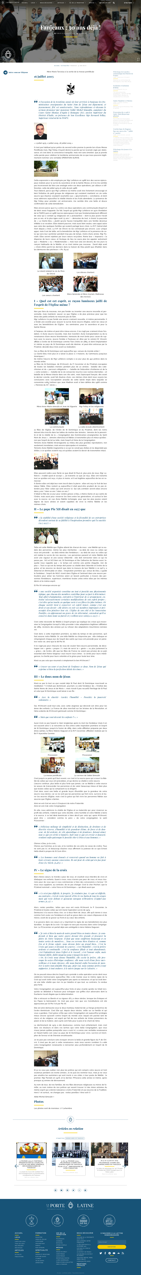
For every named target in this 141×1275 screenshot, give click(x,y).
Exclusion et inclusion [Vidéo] (121, 86)
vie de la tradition (61, 1234)
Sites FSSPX (128, 3)
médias (59, 1248)
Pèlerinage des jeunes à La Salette (122, 150)
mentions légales (81, 1264)
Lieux (33, 2)
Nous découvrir (46, 2)
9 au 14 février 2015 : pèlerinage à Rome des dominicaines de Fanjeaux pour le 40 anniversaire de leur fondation (70, 1164)
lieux (17, 1237)
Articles (60, 2)
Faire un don (106, 2)
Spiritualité (41, 1250)
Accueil (25, 2)
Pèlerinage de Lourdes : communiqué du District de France (123, 73)
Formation (40, 1233)
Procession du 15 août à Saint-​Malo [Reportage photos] (121, 114)
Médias (91, 2)
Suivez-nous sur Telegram (18, 72)
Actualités (65, 65)
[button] (113, 3)
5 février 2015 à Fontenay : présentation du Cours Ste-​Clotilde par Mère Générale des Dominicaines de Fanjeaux (31, 1164)
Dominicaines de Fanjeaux (75, 1138)
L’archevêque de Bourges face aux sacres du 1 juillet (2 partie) (123, 131)
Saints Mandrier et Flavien (122, 101)
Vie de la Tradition (76, 2)
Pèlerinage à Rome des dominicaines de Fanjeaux (109, 1163)
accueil (57, 65)
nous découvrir (85, 1233)
